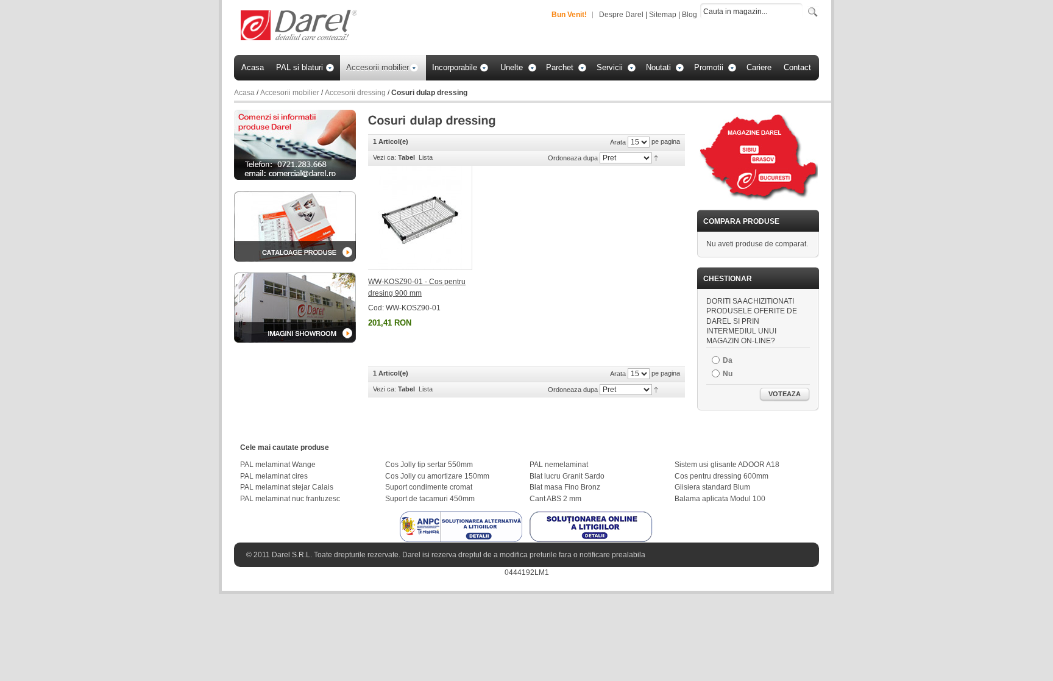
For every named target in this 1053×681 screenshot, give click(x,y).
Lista (426, 157)
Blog (689, 14)
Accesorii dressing (355, 92)
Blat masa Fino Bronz (565, 487)
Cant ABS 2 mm (555, 498)
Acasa (244, 92)
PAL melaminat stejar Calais (286, 487)
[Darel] (300, 26)
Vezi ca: (384, 157)
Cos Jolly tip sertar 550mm (429, 464)
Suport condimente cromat (428, 487)
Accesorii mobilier (289, 92)
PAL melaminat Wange (278, 464)
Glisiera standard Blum (712, 487)
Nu (727, 373)
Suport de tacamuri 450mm (430, 498)
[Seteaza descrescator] (656, 157)
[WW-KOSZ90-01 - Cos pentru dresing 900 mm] (420, 218)
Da (727, 360)
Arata (618, 142)
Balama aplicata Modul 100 (720, 498)
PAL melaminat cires (274, 476)
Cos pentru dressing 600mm (721, 476)
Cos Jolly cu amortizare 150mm (437, 476)
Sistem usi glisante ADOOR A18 (727, 464)
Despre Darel (621, 14)
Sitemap (662, 14)
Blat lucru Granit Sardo (567, 476)
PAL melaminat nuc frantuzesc (290, 498)
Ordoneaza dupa (573, 158)
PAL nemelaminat (559, 464)
